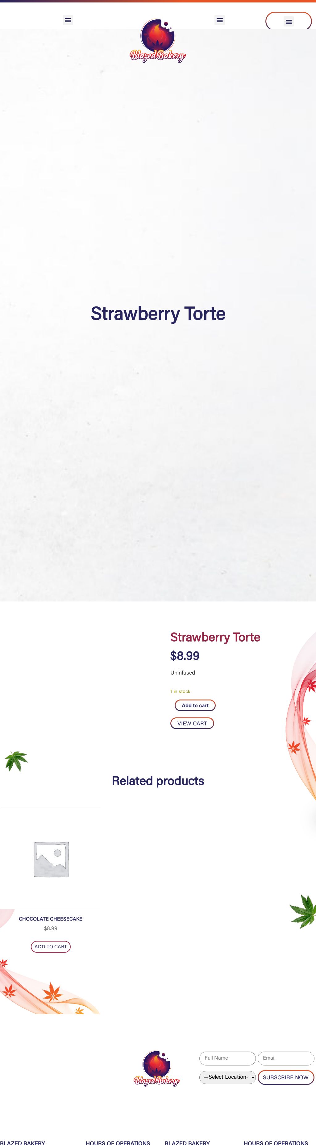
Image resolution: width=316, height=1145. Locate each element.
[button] (68, 20)
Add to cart (195, 705)
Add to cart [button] (51, 947)
